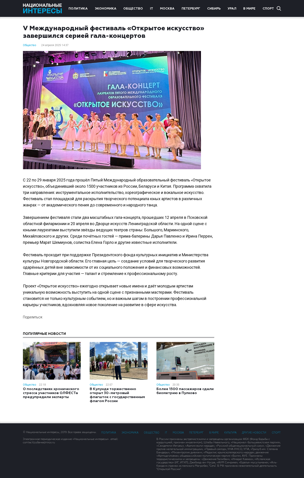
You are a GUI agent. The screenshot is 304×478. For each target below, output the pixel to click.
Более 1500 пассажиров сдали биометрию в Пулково (185, 391)
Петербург (191, 8)
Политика (78, 8)
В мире (249, 8)
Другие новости (254, 432)
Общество (133, 8)
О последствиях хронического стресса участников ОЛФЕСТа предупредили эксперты (51, 393)
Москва (167, 8)
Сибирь (214, 8)
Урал (232, 8)
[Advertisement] (252, 95)
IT (151, 8)
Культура (230, 432)
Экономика (105, 8)
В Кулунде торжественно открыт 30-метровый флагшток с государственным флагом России (117, 395)
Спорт (268, 8)
